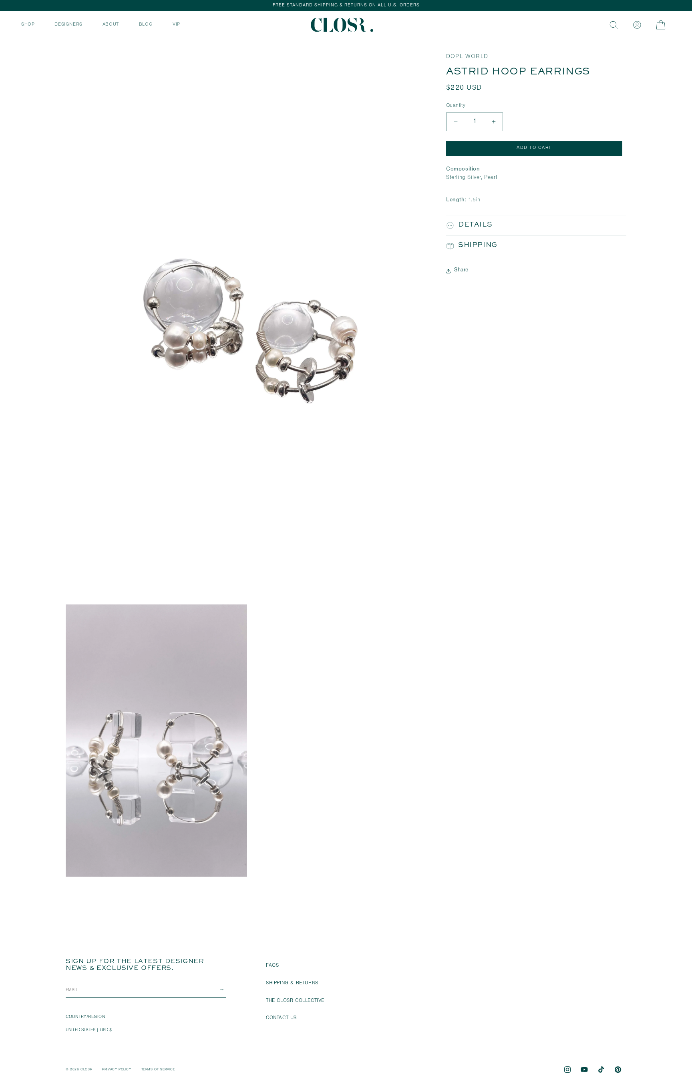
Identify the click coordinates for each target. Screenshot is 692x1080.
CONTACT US (281, 1018)
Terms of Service (158, 1070)
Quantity (455, 105)
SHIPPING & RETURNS (292, 983)
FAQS (272, 966)
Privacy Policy (116, 1070)
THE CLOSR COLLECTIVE (295, 1001)
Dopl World (467, 57)
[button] (27, 24)
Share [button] (461, 270)
